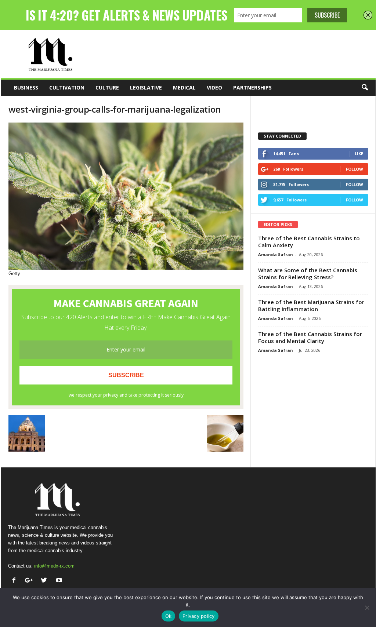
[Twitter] (45, 581)
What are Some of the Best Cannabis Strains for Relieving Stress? (307, 273)
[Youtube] (60, 581)
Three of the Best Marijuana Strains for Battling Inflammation (311, 305)
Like (359, 153)
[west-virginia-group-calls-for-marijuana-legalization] (125, 196)
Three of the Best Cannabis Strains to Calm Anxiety (309, 241)
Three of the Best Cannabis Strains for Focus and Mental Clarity (310, 337)
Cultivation (66, 87)
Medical (184, 87)
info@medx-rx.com (54, 566)
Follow (354, 169)
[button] (365, 88)
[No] (366, 607)
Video (214, 87)
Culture (107, 87)
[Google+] (30, 581)
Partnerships (252, 87)
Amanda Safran (275, 254)
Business (26, 87)
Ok (168, 616)
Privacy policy (198, 616)
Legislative (146, 87)
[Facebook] (15, 581)
